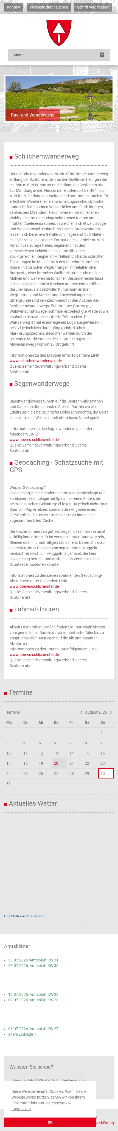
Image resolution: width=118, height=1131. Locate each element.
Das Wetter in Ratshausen (24, 916)
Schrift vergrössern (93, 7)
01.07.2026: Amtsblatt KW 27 (33, 1029)
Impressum (21, 1109)
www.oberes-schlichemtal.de (34, 439)
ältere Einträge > (22, 1034)
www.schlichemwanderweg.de (36, 361)
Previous (13, 98)
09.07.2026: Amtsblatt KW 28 (33, 1000)
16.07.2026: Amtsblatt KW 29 (33, 994)
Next (104, 98)
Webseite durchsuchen (49, 7)
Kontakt (14, 7)
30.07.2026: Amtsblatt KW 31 (33, 960)
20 (56, 763)
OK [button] (50, 1122)
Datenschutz (57, 1103)
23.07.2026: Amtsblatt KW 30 (33, 965)
